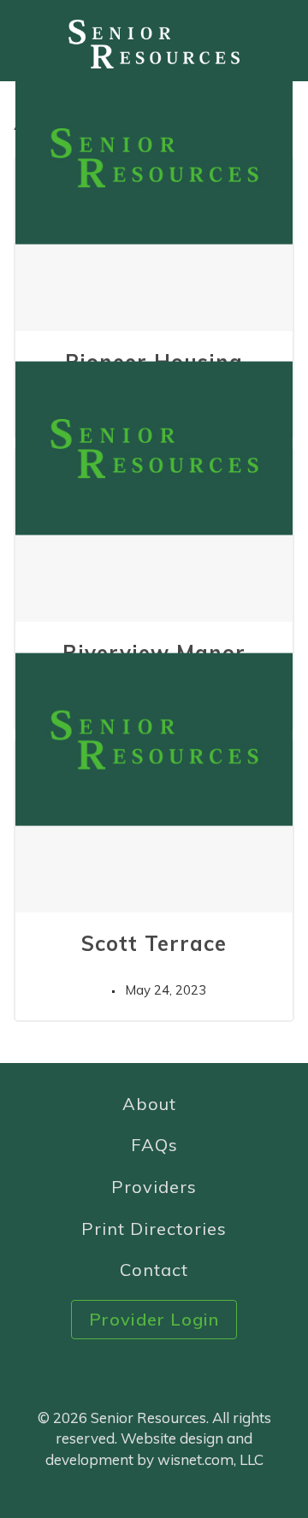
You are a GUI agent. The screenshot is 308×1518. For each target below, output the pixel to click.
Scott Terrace (154, 943)
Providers (154, 1186)
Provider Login (154, 1319)
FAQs (154, 1144)
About (149, 1103)
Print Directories (154, 1228)
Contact (154, 1269)
